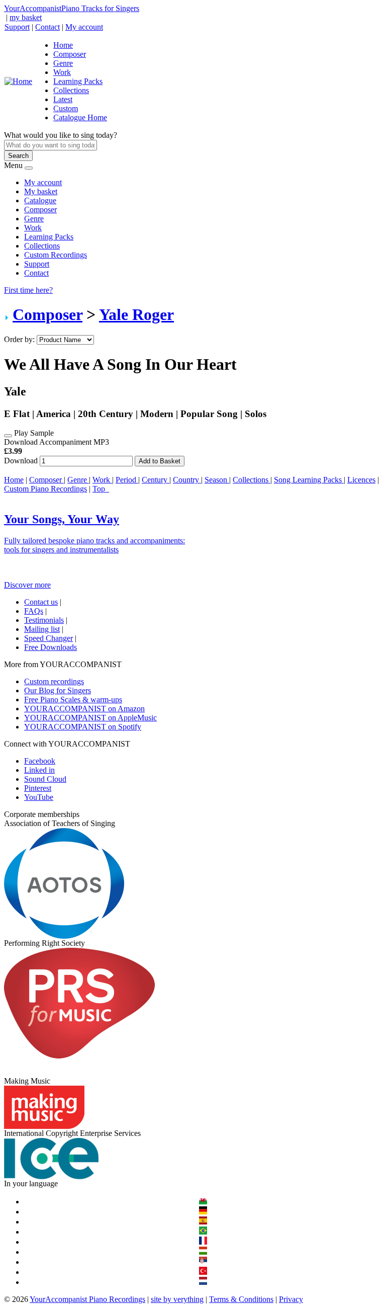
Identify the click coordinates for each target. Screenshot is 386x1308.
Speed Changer (48, 638)
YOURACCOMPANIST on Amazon (84, 708)
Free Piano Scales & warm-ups (73, 699)
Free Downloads (50, 647)
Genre (63, 63)
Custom (65, 108)
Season (217, 479)
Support (17, 27)
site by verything (177, 1299)
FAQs (33, 611)
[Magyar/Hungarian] (203, 1252)
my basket (26, 17)
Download (21, 460)
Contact (47, 27)
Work (62, 72)
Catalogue (40, 200)
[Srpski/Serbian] (203, 1262)
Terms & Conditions (241, 1299)
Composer (69, 54)
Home (63, 45)
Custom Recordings (55, 255)
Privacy (291, 1299)
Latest (62, 99)
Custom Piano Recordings (45, 488)
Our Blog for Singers (57, 690)
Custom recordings (54, 681)
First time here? (28, 290)
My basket (40, 191)
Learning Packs (78, 81)
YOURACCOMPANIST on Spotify (82, 726)
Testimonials (44, 620)
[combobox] (50, 145)
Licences (361, 479)
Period (127, 479)
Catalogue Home (80, 117)
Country (187, 479)
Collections (71, 90)
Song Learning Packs (309, 479)
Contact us (41, 602)
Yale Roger (136, 314)
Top (100, 488)
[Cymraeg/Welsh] (203, 1201)
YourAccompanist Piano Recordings (87, 1299)
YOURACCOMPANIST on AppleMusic (90, 717)
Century (155, 479)
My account (84, 27)
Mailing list (42, 629)
